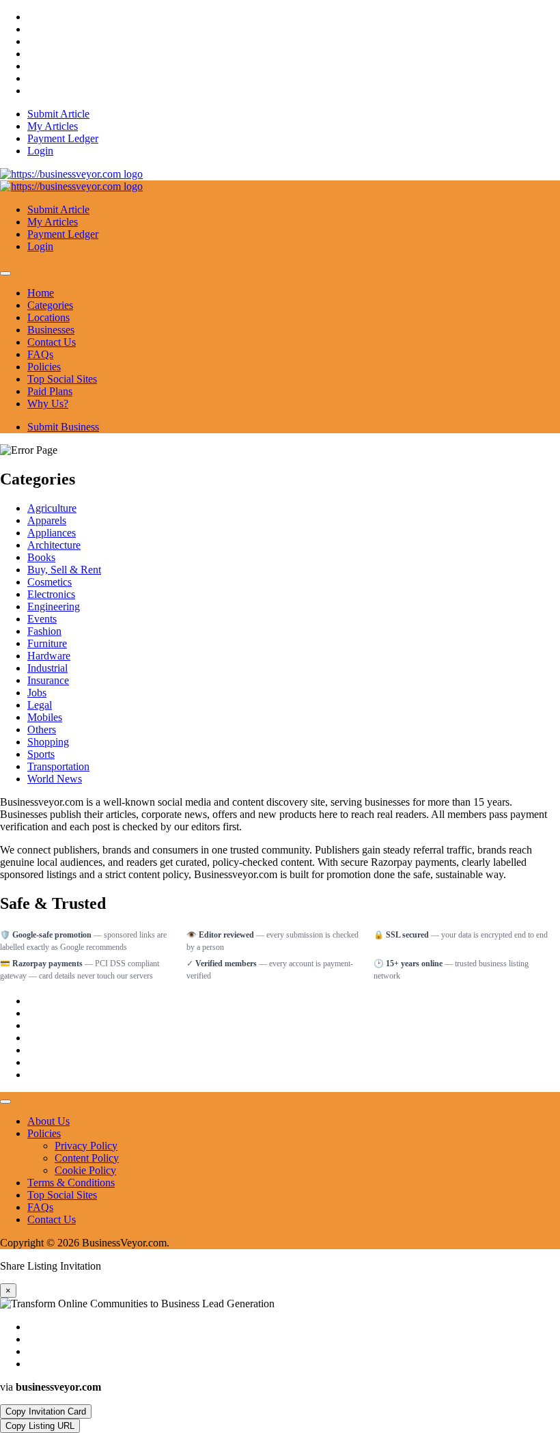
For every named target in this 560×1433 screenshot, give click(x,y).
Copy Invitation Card (45, 1411)
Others (41, 729)
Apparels (46, 520)
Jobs (36, 692)
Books (41, 557)
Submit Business (63, 427)
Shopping (48, 742)
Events (42, 619)
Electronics (51, 594)
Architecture (54, 545)
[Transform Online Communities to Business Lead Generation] (71, 174)
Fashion (44, 631)
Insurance (48, 680)
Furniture (47, 643)
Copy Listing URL (39, 1426)
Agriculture (51, 508)
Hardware (48, 655)
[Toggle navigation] (5, 273)
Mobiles (44, 717)
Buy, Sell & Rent (64, 569)
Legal (39, 705)
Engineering (53, 606)
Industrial (47, 668)
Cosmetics (49, 582)
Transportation (58, 766)
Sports (41, 754)
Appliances (51, 532)
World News (54, 778)
